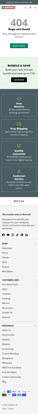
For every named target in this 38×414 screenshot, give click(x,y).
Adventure (7, 248)
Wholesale (7, 363)
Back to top (19, 201)
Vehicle (5, 257)
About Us (6, 25)
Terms (4, 409)
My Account (7, 308)
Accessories (7, 19)
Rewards (6, 317)
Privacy (11, 409)
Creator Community (11, 377)
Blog (4, 381)
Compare (6, 293)
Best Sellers (7, 271)
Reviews (6, 339)
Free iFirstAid (8, 37)
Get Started (19, 80)
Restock (5, 266)
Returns (6, 303)
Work (4, 262)
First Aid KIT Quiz (10, 284)
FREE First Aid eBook (11, 367)
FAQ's (4, 289)
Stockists (6, 344)
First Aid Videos (9, 372)
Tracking (6, 298)
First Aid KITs (8, 13)
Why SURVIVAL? (8, 31)
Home (5, 252)
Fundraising (7, 349)
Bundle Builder (9, 49)
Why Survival (8, 334)
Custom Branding (10, 353)
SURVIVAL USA (13, 405)
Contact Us (7, 43)
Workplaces (7, 358)
